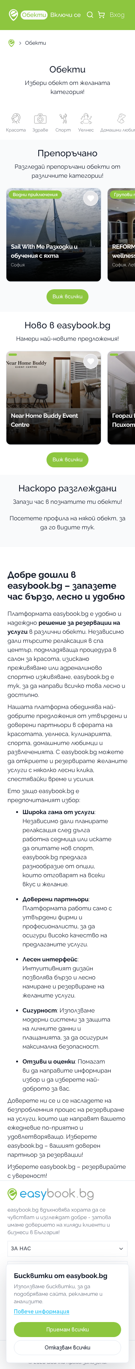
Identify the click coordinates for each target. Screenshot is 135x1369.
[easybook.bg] (14, 15)
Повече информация (41, 1312)
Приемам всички (67, 1330)
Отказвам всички (67, 1348)
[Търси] (90, 14)
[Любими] (90, 198)
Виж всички (67, 297)
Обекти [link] (35, 43)
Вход (117, 14)
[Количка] (101, 14)
